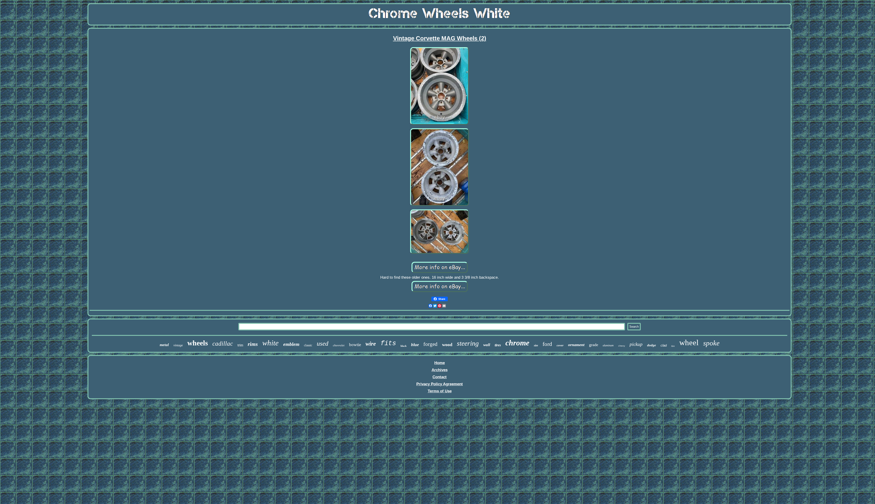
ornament (576, 344)
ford (547, 344)
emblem (291, 344)
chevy (621, 346)
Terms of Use (440, 391)
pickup (636, 344)
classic (308, 345)
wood (447, 344)
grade (593, 344)
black (404, 346)
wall (486, 345)
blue (415, 344)
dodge (651, 345)
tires (498, 345)
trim (240, 345)
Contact (439, 377)
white (270, 343)
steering (468, 343)
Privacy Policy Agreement (439, 384)
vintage (178, 345)
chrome (517, 343)
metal (164, 345)
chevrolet (339, 345)
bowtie (355, 344)
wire (370, 343)
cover (560, 345)
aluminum (608, 345)
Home (439, 363)
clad (664, 345)
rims (253, 344)
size (536, 345)
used (322, 343)
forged (430, 344)
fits (388, 343)
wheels (197, 343)
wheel (689, 342)
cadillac (222, 343)
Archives (440, 370)
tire (673, 346)
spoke (711, 343)
